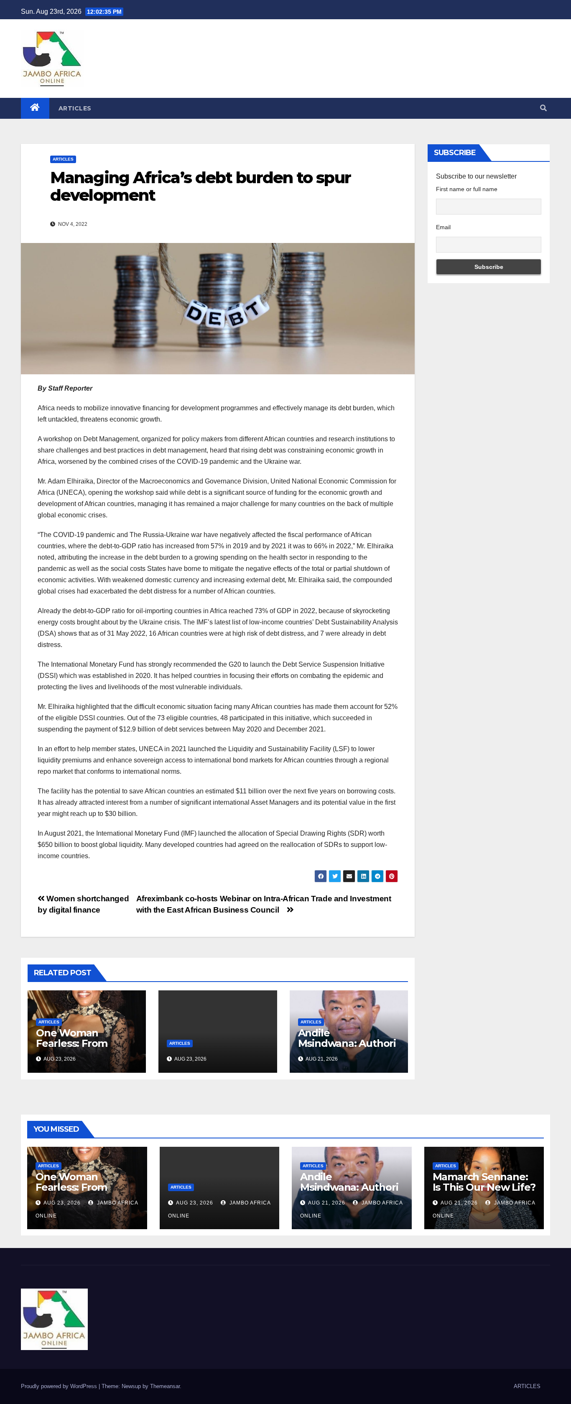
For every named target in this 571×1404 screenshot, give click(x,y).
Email (443, 227)
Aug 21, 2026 (326, 1203)
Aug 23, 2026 (62, 1203)
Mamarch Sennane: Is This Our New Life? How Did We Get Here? (484, 1192)
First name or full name (466, 189)
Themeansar (165, 1386)
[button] (543, 108)
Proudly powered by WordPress (60, 1386)
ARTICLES (75, 108)
